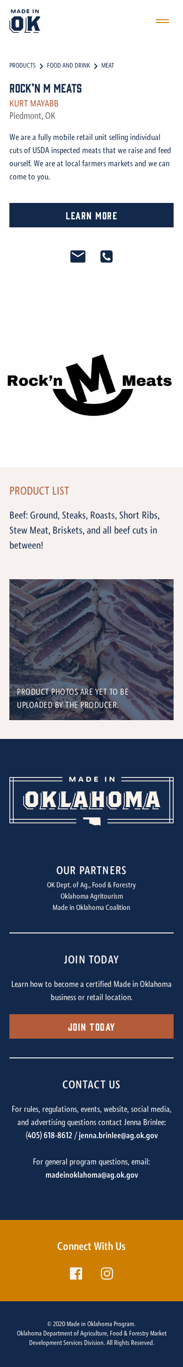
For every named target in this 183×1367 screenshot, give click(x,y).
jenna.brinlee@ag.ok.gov (118, 1136)
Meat (107, 66)
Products (22, 66)
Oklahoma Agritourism (92, 897)
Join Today (91, 1026)
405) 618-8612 (50, 1136)
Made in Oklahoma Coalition (91, 908)
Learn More (91, 215)
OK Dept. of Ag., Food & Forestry (91, 885)
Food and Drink (68, 66)
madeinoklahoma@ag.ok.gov (92, 1176)
